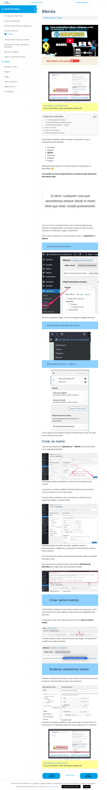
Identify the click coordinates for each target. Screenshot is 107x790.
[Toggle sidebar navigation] (34, 9)
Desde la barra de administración (59, 122)
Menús (60, 18)
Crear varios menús (52, 130)
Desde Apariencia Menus (56, 120)
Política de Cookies (51, 786)
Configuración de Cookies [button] (71, 787)
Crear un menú (50, 127)
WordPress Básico (12, 9)
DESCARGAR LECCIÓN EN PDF (55, 106)
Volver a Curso (70, 775)
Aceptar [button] (86, 787)
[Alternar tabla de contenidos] (93, 116)
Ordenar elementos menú (54, 133)
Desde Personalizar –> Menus (58, 125)
